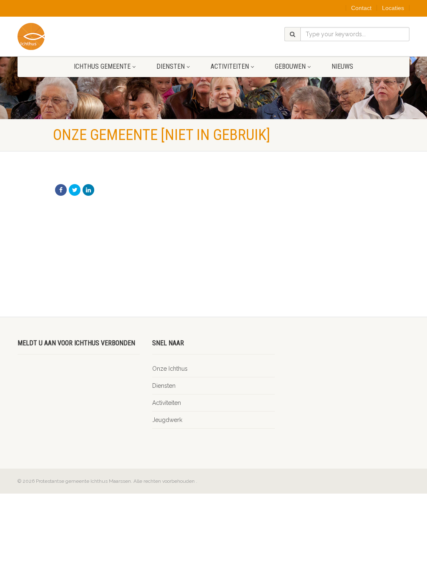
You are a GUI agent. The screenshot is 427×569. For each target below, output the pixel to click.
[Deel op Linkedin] (88, 190)
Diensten (170, 66)
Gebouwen (290, 66)
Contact (361, 8)
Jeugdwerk (167, 420)
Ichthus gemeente (102, 66)
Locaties (393, 8)
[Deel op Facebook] (61, 190)
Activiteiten (230, 66)
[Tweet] (74, 190)
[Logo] (79, 36)
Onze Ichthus (170, 368)
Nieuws (342, 66)
